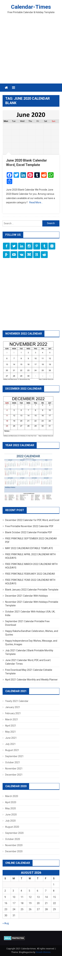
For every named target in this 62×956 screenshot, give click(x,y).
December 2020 (14, 851)
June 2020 (11, 814)
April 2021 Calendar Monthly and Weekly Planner (31, 679)
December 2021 (14, 774)
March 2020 (11, 796)
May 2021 (10, 731)
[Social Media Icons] (6, 246)
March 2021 (11, 719)
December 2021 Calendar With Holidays (26, 595)
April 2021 (10, 725)
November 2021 (14, 768)
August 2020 (12, 826)
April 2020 (10, 802)
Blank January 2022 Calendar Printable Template (31, 589)
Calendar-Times (31, 7)
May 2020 (10, 808)
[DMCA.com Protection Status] (14, 938)
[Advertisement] (31, 51)
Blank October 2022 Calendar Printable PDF (28, 532)
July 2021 (10, 744)
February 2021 (13, 713)
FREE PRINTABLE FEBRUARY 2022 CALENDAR (30, 573)
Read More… (36, 202)
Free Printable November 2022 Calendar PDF (29, 526)
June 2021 (11, 738)
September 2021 (14, 756)
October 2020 (12, 839)
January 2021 (12, 707)
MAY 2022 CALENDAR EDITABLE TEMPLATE (29, 548)
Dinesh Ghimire (43, 952)
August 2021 (12, 750)
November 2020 (14, 845)
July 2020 (10, 820)
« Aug (6, 923)
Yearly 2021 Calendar (16, 701)
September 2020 (14, 833)
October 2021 (12, 762)
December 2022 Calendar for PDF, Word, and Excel (32, 520)
